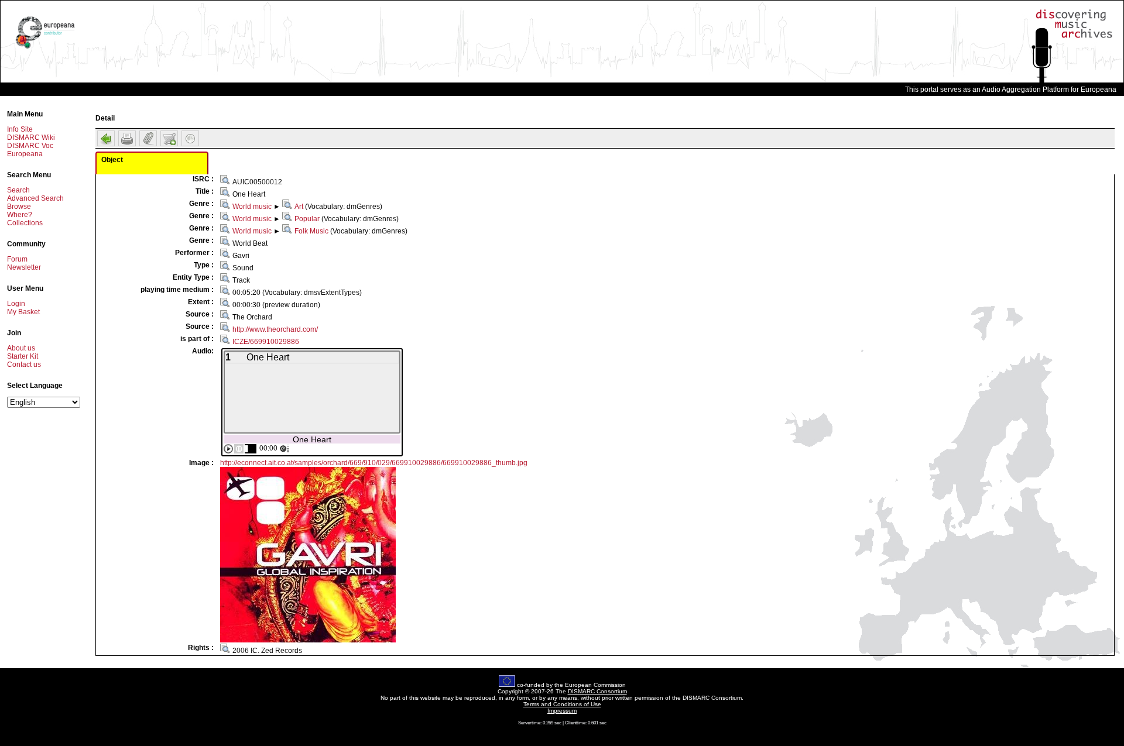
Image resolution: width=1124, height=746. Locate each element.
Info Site (20, 129)
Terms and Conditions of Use (562, 704)
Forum (17, 259)
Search (18, 190)
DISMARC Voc (30, 146)
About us (21, 348)
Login (16, 304)
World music (252, 206)
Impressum (562, 710)
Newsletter (24, 267)
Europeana (25, 154)
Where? (19, 215)
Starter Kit (22, 356)
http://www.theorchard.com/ (275, 329)
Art (298, 206)
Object (112, 160)
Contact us (24, 364)
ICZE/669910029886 (265, 342)
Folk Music (311, 231)
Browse (19, 206)
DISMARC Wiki (31, 137)
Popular (307, 219)
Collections (25, 223)
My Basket (23, 312)
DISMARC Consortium (597, 691)
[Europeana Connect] (45, 48)
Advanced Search (35, 198)
